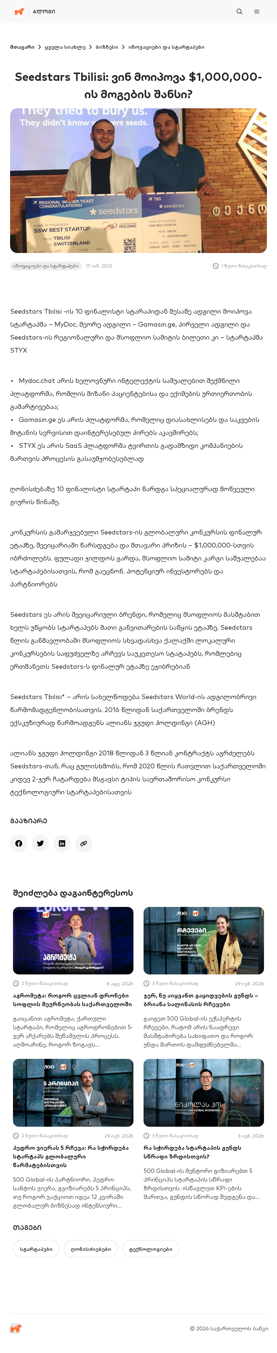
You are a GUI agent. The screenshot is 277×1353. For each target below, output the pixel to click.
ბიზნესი (107, 47)
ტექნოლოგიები (150, 1249)
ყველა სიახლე (65, 47)
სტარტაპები (36, 1249)
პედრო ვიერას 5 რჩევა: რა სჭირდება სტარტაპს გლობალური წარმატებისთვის (71, 1156)
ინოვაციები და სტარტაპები (166, 47)
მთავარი (22, 47)
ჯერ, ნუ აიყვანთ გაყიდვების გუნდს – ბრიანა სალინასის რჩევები (201, 1000)
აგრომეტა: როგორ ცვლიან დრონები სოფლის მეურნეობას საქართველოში (72, 1000)
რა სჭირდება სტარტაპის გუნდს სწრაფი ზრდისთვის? (192, 1152)
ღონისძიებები (91, 1249)
